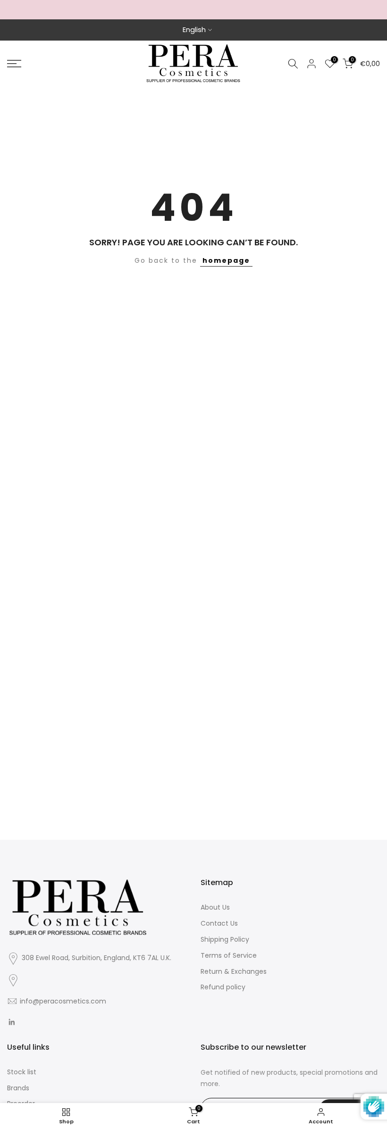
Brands (18, 1088)
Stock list (21, 1072)
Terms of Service (229, 955)
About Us (215, 907)
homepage (226, 260)
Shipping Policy (225, 939)
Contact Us (219, 923)
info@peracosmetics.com (63, 1001)
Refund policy (223, 987)
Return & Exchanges (234, 971)
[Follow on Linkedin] (11, 1022)
